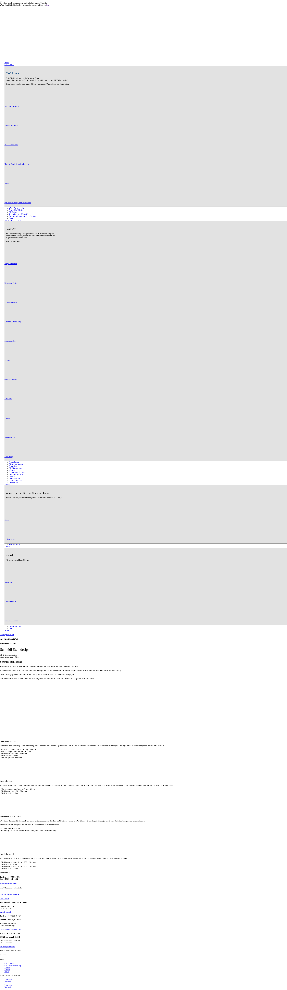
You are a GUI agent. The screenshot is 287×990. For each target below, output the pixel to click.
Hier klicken (4, 899)
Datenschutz (8, 981)
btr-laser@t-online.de (7, 947)
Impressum (8, 979)
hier (47, 5)
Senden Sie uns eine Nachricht (9, 894)
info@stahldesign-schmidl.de (10, 929)
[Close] (1, 1)
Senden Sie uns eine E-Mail (8, 883)
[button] (145, 65)
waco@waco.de (7, 634)
